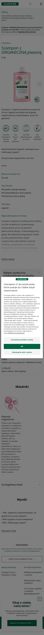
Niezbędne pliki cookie (22, 352)
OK (22, 346)
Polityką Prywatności (16, 333)
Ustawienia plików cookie (22, 340)
